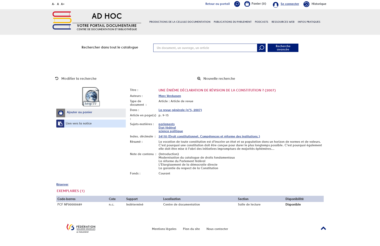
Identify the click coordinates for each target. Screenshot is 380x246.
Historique (319, 4)
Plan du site (191, 229)
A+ (63, 4)
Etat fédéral (167, 127)
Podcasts (261, 21)
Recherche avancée (283, 47)
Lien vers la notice (79, 123)
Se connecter (290, 4)
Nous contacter (217, 229)
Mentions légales (164, 229)
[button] (60, 113)
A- (53, 4)
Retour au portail (217, 4)
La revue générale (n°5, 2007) (180, 110)
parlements (167, 124)
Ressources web (283, 21)
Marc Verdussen (170, 96)
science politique (171, 131)
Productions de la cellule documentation (179, 21)
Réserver (62, 184)
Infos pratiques (309, 21)
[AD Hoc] (62, 20)
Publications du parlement (233, 21)
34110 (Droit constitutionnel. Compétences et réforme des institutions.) (209, 136)
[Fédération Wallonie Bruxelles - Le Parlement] (80, 228)
